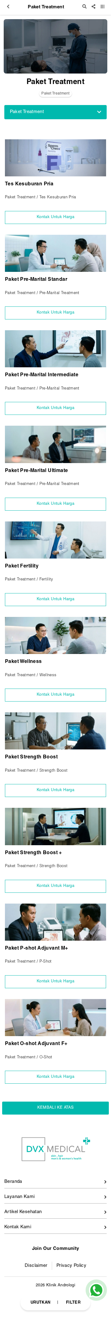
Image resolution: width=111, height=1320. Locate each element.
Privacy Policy (71, 1265)
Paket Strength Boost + (33, 853)
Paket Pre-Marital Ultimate (36, 471)
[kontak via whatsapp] (96, 1290)
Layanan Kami (19, 1197)
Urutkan (40, 1303)
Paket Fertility (22, 566)
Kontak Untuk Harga (55, 217)
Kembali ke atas (55, 1108)
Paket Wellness (23, 662)
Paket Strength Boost (31, 757)
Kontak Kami (17, 1227)
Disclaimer (36, 1265)
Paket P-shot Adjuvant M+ (36, 948)
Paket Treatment (55, 93)
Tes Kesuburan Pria (29, 184)
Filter (73, 1303)
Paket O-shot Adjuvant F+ (36, 1044)
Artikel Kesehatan (23, 1212)
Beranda (13, 1181)
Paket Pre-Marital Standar (36, 279)
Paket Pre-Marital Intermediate (41, 375)
